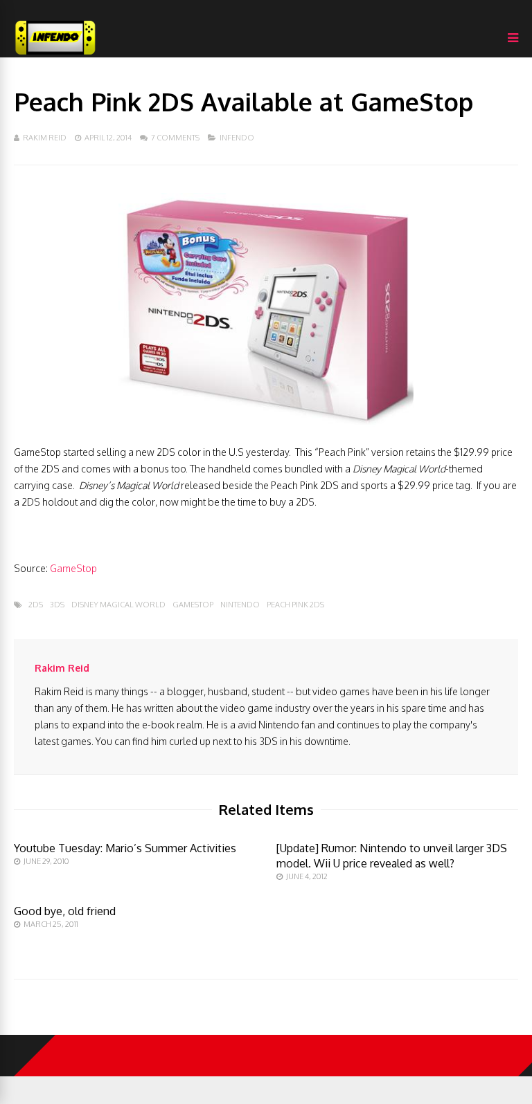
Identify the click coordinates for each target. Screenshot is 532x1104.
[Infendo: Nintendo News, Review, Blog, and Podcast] (55, 54)
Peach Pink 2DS (295, 605)
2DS (35, 605)
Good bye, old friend (65, 911)
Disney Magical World (118, 605)
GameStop (73, 568)
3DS (57, 605)
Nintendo (240, 605)
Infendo (237, 137)
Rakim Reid (44, 137)
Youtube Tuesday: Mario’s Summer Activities (125, 848)
